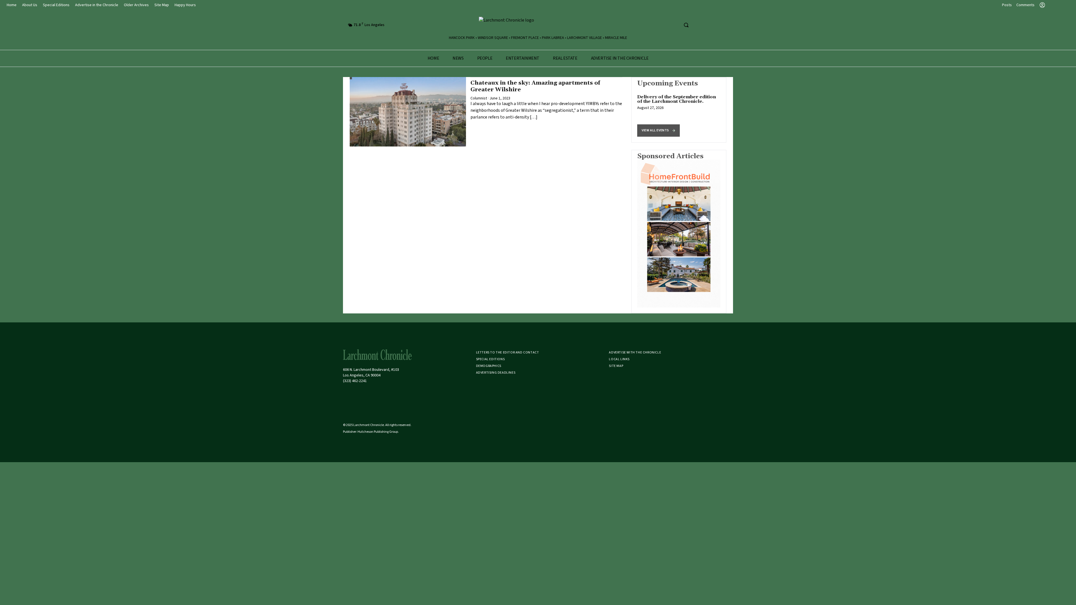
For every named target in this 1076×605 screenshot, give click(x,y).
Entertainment (522, 58)
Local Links (619, 359)
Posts (1007, 5)
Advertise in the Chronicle (96, 5)
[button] (658, 130)
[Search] (686, 25)
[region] (678, 110)
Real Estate (565, 58)
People (485, 58)
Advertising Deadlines (496, 372)
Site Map (161, 5)
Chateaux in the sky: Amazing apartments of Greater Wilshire (535, 86)
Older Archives (136, 5)
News (458, 58)
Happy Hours (185, 5)
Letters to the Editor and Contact (507, 352)
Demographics (488, 366)
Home (12, 5)
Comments (1025, 5)
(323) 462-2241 (355, 381)
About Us (29, 5)
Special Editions (56, 5)
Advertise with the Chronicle (635, 352)
